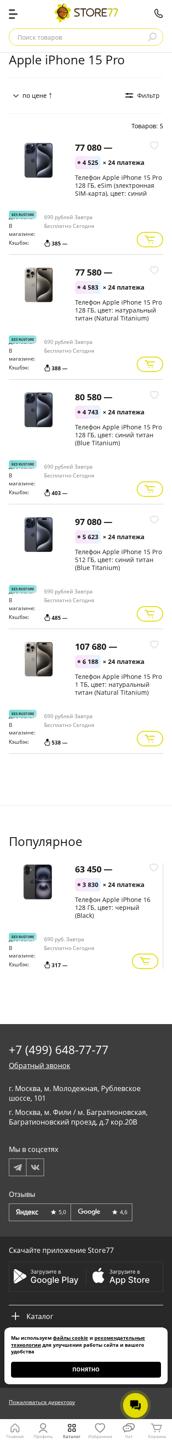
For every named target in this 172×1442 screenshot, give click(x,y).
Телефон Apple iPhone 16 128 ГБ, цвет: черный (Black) (112, 907)
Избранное (100, 1436)
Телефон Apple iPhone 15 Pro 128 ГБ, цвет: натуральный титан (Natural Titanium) (118, 310)
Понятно (86, 1369)
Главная (15, 1436)
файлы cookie (70, 1337)
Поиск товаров (40, 37)
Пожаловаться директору (42, 1402)
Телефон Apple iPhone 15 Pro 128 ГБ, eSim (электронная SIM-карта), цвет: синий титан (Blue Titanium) (118, 189)
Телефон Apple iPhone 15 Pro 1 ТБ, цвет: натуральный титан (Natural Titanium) (118, 684)
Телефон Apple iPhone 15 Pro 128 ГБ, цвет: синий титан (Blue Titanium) (118, 435)
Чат (129, 1436)
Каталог (71, 1436)
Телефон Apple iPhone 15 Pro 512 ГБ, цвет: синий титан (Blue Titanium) (118, 560)
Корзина (157, 1436)
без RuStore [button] (22, 214)
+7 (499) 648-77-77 (159, 13)
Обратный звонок (39, 1065)
